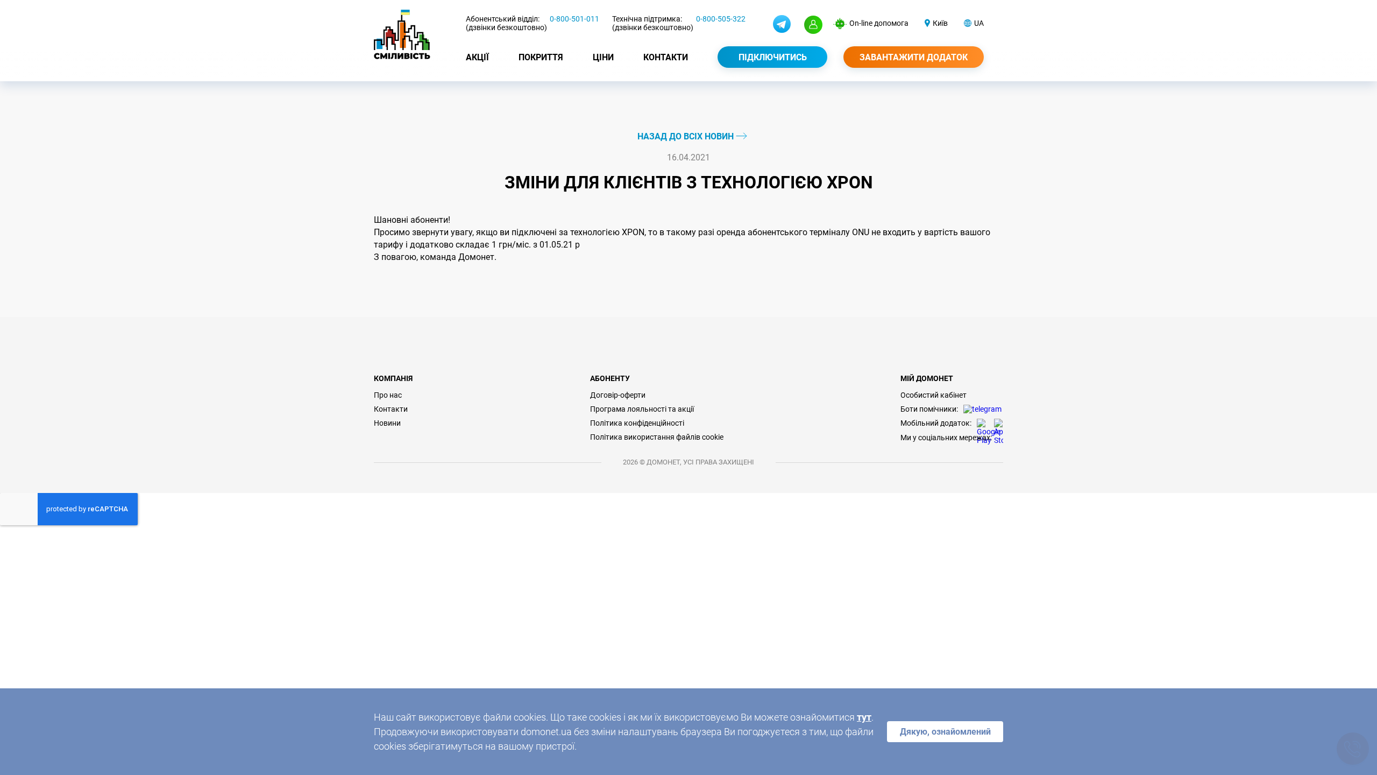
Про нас (388, 395)
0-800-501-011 (574, 19)
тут (864, 717)
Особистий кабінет (933, 395)
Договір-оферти (617, 395)
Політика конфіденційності (637, 423)
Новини (387, 423)
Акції (477, 57)
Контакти (665, 57)
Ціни (603, 57)
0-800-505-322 (721, 19)
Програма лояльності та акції (642, 409)
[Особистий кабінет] (813, 25)
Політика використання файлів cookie (656, 437)
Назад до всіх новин (686, 136)
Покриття (541, 57)
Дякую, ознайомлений (945, 732)
